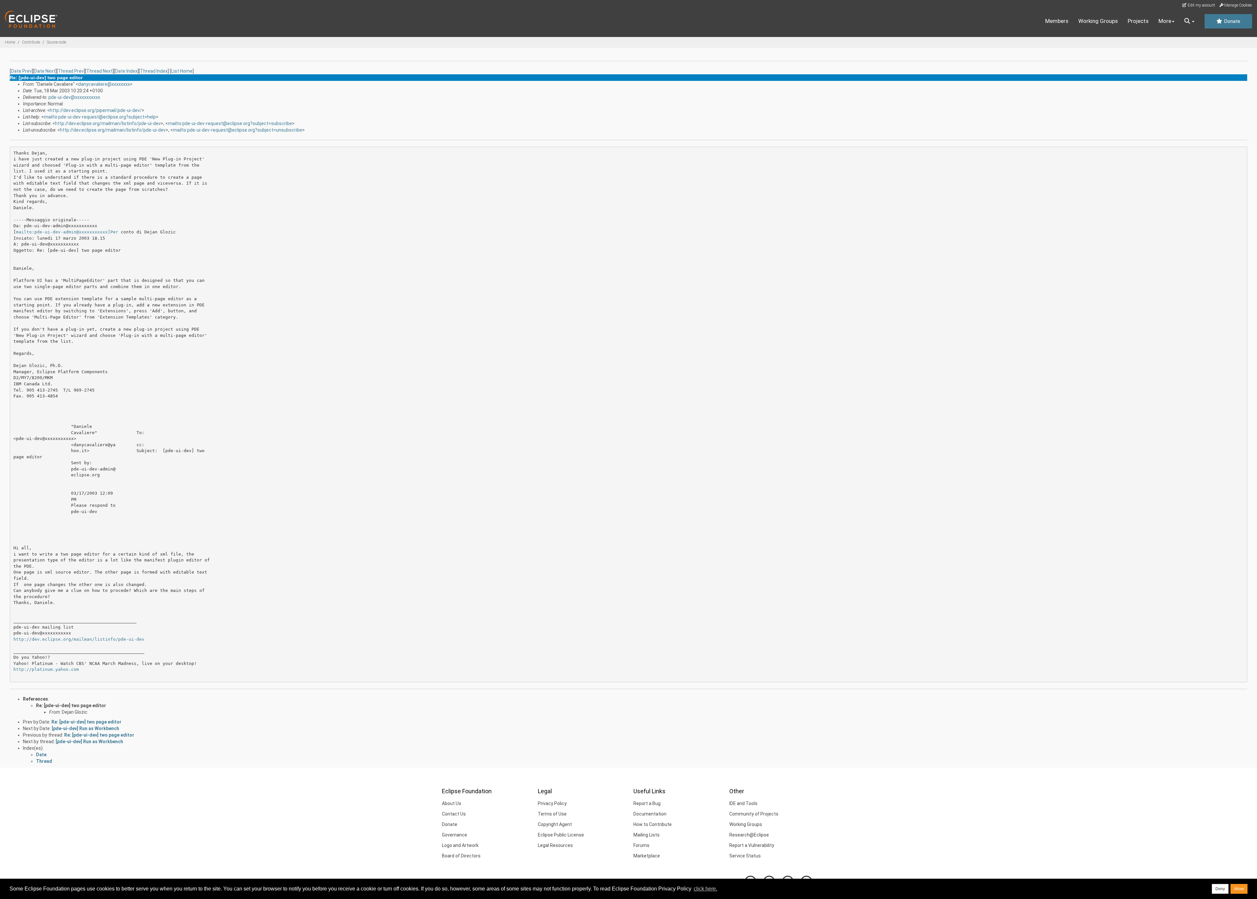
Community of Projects (753, 813)
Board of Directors (461, 855)
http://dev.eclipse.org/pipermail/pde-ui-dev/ (96, 110)
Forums (641, 845)
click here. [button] (705, 888)
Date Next (44, 71)
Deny (1220, 889)
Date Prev (21, 71)
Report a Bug (647, 803)
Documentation (649, 813)
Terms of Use (552, 813)
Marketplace (646, 855)
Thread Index (154, 71)
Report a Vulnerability (751, 845)
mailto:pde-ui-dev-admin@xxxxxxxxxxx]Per (67, 231)
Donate (1231, 21)
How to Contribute (652, 824)
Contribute (31, 42)
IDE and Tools (743, 803)
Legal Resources (555, 845)
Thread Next (99, 71)
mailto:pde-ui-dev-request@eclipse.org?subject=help (100, 116)
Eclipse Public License (561, 834)
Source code (56, 42)
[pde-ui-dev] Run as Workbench (85, 728)
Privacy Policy (552, 803)
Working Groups (1098, 21)
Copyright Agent (555, 824)
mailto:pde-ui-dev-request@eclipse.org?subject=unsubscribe (237, 130)
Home (10, 42)
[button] (1189, 21)
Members (1056, 21)
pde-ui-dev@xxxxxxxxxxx (74, 97)
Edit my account (1201, 5)
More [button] (1164, 21)
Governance (454, 834)
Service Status (745, 855)
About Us (451, 803)
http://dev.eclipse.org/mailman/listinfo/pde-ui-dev (108, 123)
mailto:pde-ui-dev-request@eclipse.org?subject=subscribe (230, 123)
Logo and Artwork (460, 845)
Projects (1138, 21)
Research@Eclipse (749, 834)
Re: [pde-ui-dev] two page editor (71, 705)
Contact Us (454, 813)
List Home (181, 71)
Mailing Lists (646, 834)
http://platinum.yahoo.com (46, 669)
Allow (1239, 889)
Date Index (126, 71)
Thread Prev (71, 71)
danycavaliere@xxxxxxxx (104, 84)
